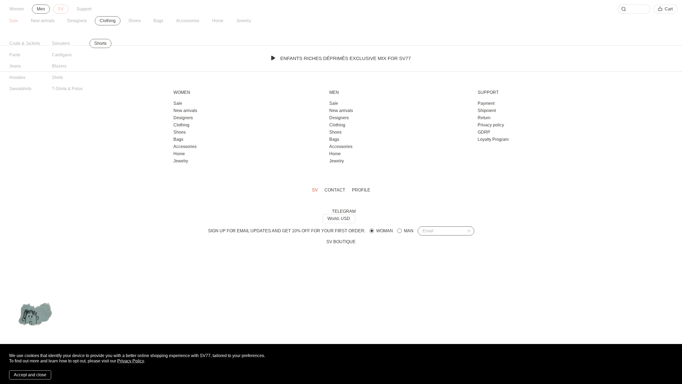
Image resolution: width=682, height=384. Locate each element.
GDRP (484, 132)
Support (83, 9)
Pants (14, 55)
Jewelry (243, 20)
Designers (77, 20)
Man (408, 231)
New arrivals (43, 20)
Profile (361, 190)
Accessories (187, 20)
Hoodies (17, 77)
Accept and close (30, 375)
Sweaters (61, 43)
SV (61, 9)
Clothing (108, 20)
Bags (158, 20)
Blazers (59, 66)
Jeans (15, 66)
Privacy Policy (130, 361)
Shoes (134, 20)
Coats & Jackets (24, 43)
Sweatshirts (20, 88)
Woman (384, 231)
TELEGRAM (344, 211)
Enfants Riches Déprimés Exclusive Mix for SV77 (345, 58)
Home (218, 20)
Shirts (57, 77)
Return (484, 117)
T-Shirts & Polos (67, 88)
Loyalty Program (493, 139)
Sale (13, 20)
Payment (486, 103)
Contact (334, 190)
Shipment (487, 110)
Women (16, 9)
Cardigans (62, 55)
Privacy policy (491, 125)
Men (41, 9)
